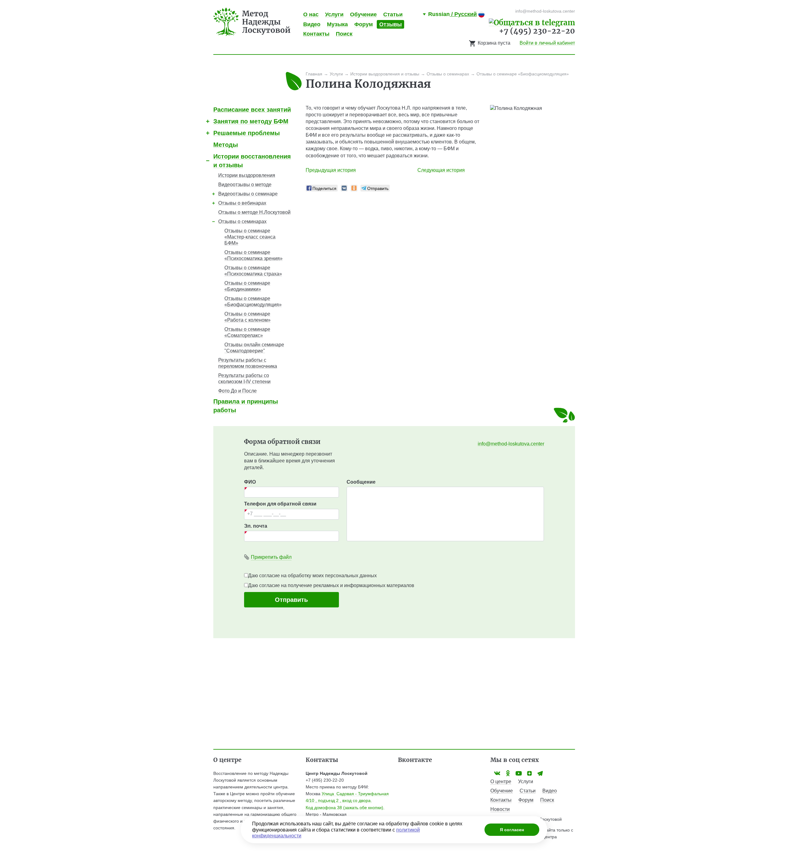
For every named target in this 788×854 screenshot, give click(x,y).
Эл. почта (255, 526)
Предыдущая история (331, 170)
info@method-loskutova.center (511, 443)
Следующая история (441, 170)
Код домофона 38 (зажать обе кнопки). (345, 807)
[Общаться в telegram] (532, 22)
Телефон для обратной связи (280, 503)
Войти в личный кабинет (547, 43)
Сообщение (361, 482)
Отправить (291, 599)
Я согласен (512, 829)
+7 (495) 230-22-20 (537, 31)
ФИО (250, 482)
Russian (452, 14)
